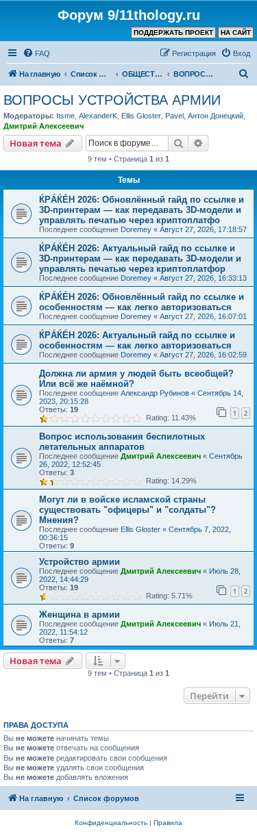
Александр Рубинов (155, 393)
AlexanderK (98, 116)
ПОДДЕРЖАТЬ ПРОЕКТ (173, 32)
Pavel (174, 116)
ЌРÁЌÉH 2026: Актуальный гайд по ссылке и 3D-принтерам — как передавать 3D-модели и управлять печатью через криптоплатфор (140, 258)
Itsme (65, 116)
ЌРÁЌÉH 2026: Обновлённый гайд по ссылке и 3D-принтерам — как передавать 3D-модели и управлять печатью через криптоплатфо (141, 209)
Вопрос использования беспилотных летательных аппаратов (122, 441)
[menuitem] (36, 53)
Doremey (136, 229)
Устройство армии (79, 562)
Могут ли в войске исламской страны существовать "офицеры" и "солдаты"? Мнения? (127, 509)
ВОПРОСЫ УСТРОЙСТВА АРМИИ (112, 99)
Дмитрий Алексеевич (43, 126)
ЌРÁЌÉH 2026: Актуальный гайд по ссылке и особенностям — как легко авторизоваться (137, 340)
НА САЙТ (236, 32)
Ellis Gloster (141, 116)
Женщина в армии (79, 614)
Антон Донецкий (215, 116)
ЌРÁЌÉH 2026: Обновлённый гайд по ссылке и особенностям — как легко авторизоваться (141, 302)
